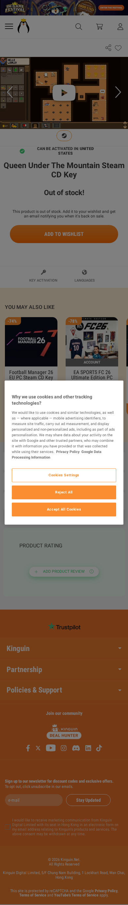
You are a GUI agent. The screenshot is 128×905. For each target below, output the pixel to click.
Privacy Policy (68, 451)
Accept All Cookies (64, 509)
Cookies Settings (64, 475)
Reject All (64, 492)
